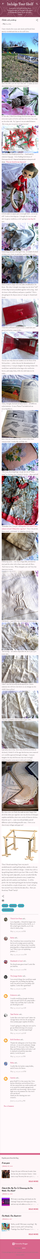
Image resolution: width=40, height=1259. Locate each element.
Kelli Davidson (15, 1040)
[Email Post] (3, 901)
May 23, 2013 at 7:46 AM (18, 1033)
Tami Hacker (14, 1014)
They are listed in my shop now (16, 162)
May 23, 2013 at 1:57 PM (17, 1056)
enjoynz (24, 1248)
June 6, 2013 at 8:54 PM (17, 1101)
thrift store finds (8, 910)
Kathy (12, 938)
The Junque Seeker (16, 976)
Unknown (13, 995)
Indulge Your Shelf (20, 4)
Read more (33, 1181)
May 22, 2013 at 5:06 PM (18, 931)
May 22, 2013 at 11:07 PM (18, 970)
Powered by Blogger (21, 1244)
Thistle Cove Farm (16, 919)
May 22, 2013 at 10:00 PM (18, 955)
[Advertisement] (20, 1129)
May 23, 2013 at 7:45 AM (18, 1008)
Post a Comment (9, 1106)
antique (5, 906)
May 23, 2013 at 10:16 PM (18, 1072)
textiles (21, 906)
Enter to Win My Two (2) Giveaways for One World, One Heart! (17, 1189)
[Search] (37, 4)
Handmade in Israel (16, 961)
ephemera (13, 906)
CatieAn (12, 1078)
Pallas (12, 1063)
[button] (37, 20)
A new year (6, 1163)
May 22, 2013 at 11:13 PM (18, 989)
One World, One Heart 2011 (11, 1215)
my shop (30, 219)
